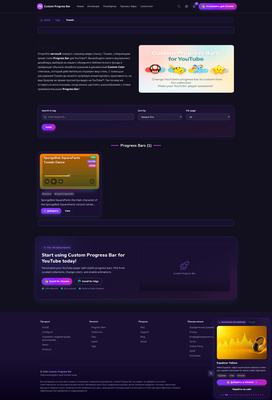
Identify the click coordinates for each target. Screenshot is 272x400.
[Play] (54, 181)
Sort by (142, 110)
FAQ (142, 327)
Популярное (109, 6)
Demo (45, 344)
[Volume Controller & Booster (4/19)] (229, 394)
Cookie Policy (196, 346)
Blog (142, 336)
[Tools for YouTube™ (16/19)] (256, 394)
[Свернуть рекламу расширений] (264, 322)
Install (45, 327)
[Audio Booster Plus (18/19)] (260, 394)
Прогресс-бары (128, 6)
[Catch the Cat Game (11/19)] (245, 394)
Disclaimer (195, 355)
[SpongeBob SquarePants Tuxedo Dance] (69, 171)
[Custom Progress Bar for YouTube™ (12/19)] (247, 394)
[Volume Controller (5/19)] (231, 394)
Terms (193, 341)
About (143, 341)
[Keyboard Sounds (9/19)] (240, 394)
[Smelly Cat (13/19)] (249, 394)
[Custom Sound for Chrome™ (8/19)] (238, 394)
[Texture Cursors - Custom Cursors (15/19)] (253, 394)
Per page (191, 110)
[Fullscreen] (92, 181)
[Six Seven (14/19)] (251, 394)
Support (144, 331)
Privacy (193, 331)
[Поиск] (179, 6)
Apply (48, 126)
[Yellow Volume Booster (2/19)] (223, 394)
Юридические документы (203, 327)
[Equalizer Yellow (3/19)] (226, 394)
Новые (80, 6)
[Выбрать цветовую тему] (186, 6)
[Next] (60, 181)
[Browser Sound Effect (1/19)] (221, 394)
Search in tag (49, 110)
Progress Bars (98, 327)
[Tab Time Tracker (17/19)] (258, 394)
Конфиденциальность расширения (209, 336)
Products (46, 349)
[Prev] (46, 181)
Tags (93, 346)
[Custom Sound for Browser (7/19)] (236, 394)
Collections (97, 331)
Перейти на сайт (241, 389)
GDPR (192, 350)
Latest (94, 341)
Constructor (146, 6)
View (67, 210)
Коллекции (93, 6)
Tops (93, 336)
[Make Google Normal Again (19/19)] (262, 394)
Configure (47, 331)
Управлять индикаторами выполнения (56, 338)
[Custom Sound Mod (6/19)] (234, 394)
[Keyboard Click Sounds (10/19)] (242, 394)
